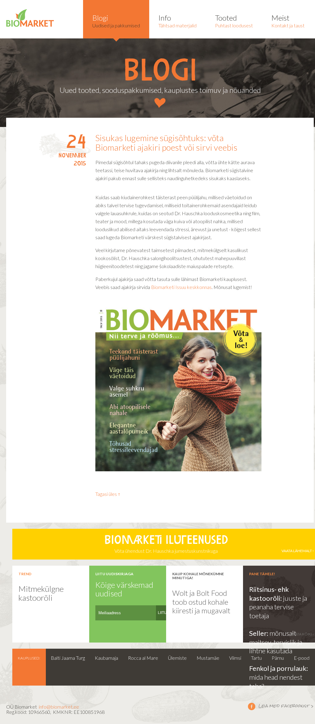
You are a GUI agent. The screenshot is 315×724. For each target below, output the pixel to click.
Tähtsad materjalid (177, 20)
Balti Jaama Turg (68, 658)
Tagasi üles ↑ (107, 494)
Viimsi (235, 658)
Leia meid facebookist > (281, 706)
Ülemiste (177, 658)
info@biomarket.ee (59, 707)
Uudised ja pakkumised (116, 20)
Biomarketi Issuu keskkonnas (181, 287)
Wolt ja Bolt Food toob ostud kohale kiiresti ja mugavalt (201, 601)
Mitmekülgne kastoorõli (41, 593)
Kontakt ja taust (288, 20)
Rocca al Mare (143, 658)
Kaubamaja (106, 658)
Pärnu (278, 658)
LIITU (162, 613)
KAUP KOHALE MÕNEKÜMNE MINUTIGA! (198, 576)
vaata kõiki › (302, 634)
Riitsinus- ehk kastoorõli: (269, 593)
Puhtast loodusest (234, 20)
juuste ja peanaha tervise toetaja (278, 607)
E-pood (301, 658)
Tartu (256, 658)
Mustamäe (208, 658)
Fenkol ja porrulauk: (278, 668)
